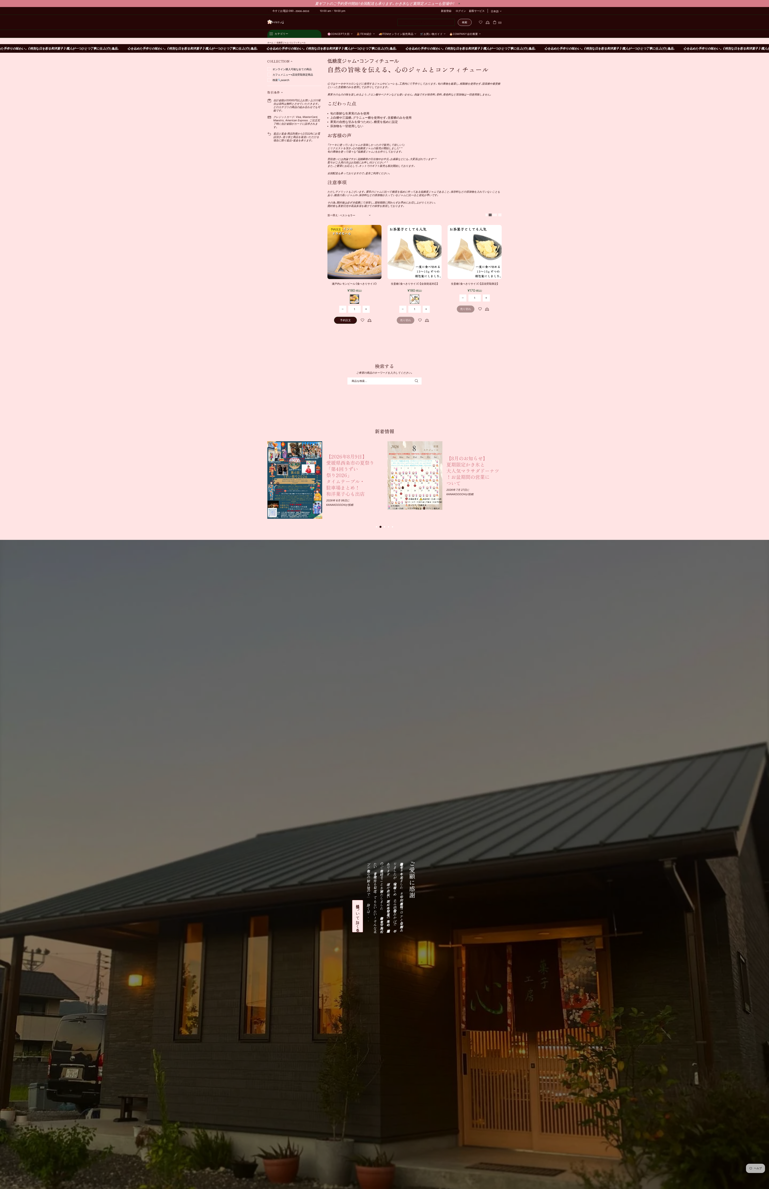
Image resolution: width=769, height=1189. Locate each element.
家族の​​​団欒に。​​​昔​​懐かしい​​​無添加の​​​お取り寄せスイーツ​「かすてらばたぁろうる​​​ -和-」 (352, 463)
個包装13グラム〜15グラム (354, 299)
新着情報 (384, 431)
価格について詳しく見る (358, 916)
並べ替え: (333, 215)
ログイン (461, 10)
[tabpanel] (324, 468)
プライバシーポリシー (58, 1179)
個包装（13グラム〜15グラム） (414, 299)
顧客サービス (477, 10)
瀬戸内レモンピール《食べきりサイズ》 (354, 283)
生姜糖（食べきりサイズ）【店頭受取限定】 (474, 283)
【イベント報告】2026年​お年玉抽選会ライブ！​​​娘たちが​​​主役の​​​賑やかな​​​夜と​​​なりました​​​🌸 (473, 464)
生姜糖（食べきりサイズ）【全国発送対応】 (414, 283)
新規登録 (446, 10)
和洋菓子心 (275, 22)
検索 (464, 22)
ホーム (270, 42)
